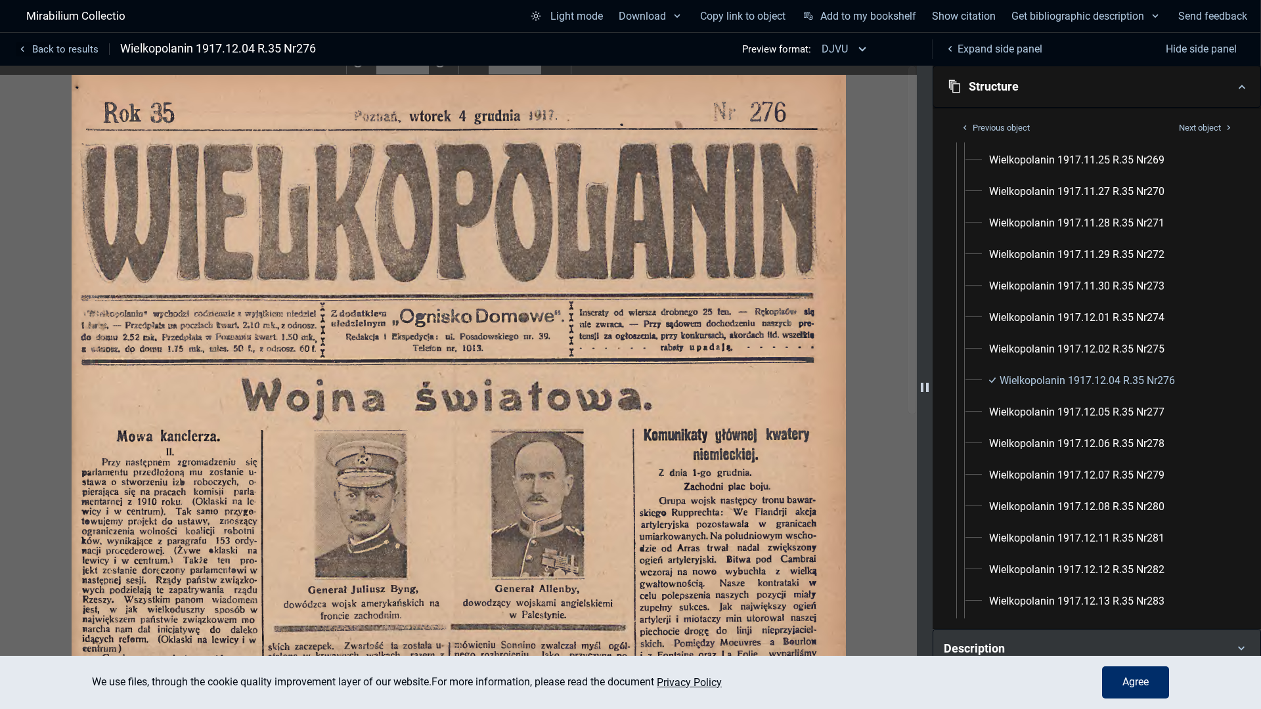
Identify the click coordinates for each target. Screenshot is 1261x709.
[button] (1097, 87)
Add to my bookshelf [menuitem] (868, 16)
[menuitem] (1077, 160)
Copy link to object (742, 16)
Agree (1135, 682)
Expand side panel (1000, 49)
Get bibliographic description (1077, 16)
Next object (1200, 128)
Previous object (1001, 128)
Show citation (964, 16)
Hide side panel (1201, 49)
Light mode (576, 16)
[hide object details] (925, 387)
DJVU (835, 49)
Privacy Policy (689, 682)
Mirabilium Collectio (75, 15)
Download (642, 16)
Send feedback (1212, 16)
